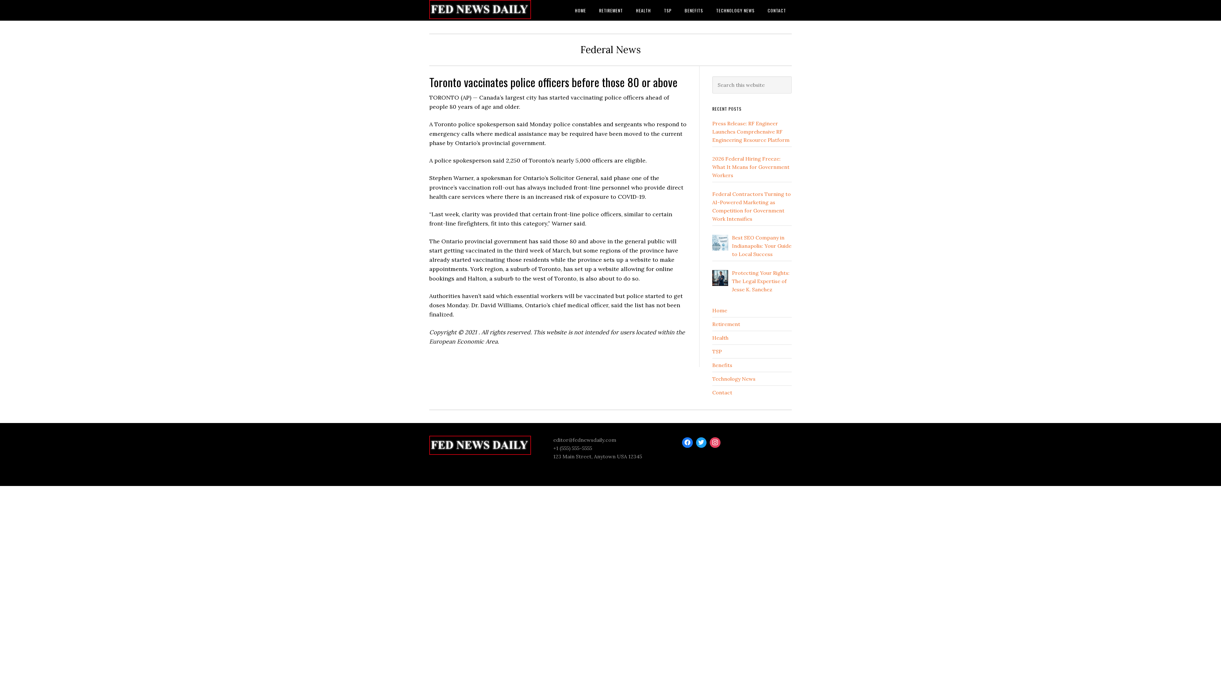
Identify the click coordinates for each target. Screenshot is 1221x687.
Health (720, 338)
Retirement (726, 324)
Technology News (733, 379)
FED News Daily (480, 10)
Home (719, 310)
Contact (722, 392)
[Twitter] (701, 443)
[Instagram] (715, 443)
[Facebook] (687, 443)
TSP (717, 351)
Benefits (722, 365)
